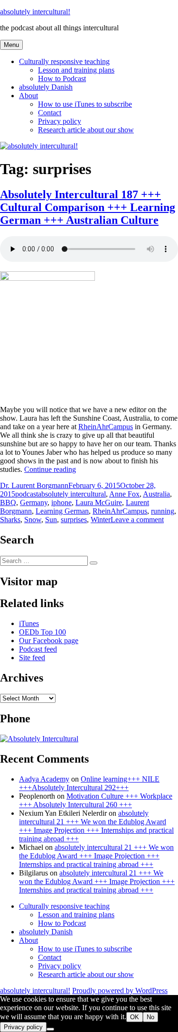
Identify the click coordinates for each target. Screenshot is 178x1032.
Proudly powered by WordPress (120, 990)
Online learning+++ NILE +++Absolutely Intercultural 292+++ (89, 783)
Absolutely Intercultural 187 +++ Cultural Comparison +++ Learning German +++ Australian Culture (87, 207)
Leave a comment (137, 520)
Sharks (10, 520)
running (162, 511)
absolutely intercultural (72, 494)
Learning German (62, 511)
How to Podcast (62, 78)
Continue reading (50, 469)
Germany (33, 502)
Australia (156, 494)
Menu (11, 44)
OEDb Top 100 (42, 632)
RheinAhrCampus (105, 427)
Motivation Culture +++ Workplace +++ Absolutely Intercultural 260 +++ (95, 800)
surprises (74, 520)
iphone (61, 502)
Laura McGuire (98, 502)
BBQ (8, 502)
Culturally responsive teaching (64, 61)
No (150, 1017)
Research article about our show (86, 130)
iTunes (29, 623)
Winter (101, 520)
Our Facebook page (48, 640)
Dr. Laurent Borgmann (34, 485)
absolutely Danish (46, 87)
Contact (49, 113)
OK (134, 1017)
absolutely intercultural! (35, 12)
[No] (50, 1029)
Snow (32, 520)
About (28, 96)
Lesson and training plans (76, 70)
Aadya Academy (44, 779)
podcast (26, 494)
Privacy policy (59, 121)
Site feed (32, 658)
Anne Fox (124, 494)
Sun (51, 520)
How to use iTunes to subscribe (85, 104)
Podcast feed (38, 649)
